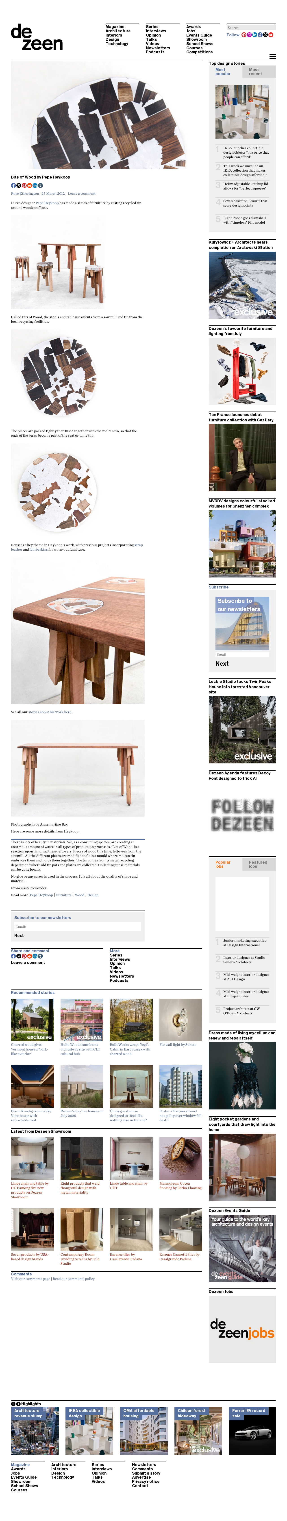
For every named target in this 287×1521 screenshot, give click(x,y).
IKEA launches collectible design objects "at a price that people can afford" (246, 152)
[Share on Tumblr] (40, 186)
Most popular (222, 72)
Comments (142, 1469)
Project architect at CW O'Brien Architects (241, 1011)
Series (152, 27)
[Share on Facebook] (13, 186)
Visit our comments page (30, 1278)
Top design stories (227, 63)
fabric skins (39, 549)
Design (112, 39)
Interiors (114, 35)
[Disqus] (106, 1339)
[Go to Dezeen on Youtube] (271, 35)
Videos (152, 44)
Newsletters (158, 48)
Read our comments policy (74, 1278)
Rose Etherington (25, 193)
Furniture (64, 895)
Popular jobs (222, 864)
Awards (193, 27)
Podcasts (155, 52)
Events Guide (199, 35)
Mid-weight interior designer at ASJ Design (246, 976)
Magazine (115, 27)
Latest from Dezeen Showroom (41, 1131)
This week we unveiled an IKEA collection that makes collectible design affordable (245, 170)
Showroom (196, 39)
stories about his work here (49, 712)
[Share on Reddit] (30, 186)
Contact (140, 1486)
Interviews (156, 31)
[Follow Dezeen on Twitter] (265, 35)
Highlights (31, 1404)
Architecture (118, 31)
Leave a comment (82, 193)
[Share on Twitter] (19, 186)
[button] (272, 57)
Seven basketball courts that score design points (245, 203)
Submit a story (146, 1473)
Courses (194, 48)
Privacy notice (146, 1482)
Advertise (141, 1477)
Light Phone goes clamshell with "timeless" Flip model (244, 220)
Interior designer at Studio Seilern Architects (244, 959)
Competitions (199, 52)
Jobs (190, 31)
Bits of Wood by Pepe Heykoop (40, 177)
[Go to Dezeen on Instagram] (249, 35)
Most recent (255, 72)
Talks (151, 39)
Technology (117, 44)
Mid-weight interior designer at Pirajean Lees (246, 993)
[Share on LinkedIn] (35, 186)
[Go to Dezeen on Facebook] (260, 35)
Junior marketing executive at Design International (244, 942)
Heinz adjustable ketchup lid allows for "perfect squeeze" (245, 186)
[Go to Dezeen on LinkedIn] (255, 35)
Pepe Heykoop (47, 202)
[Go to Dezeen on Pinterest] (244, 35)
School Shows (199, 44)
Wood (79, 895)
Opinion (153, 35)
